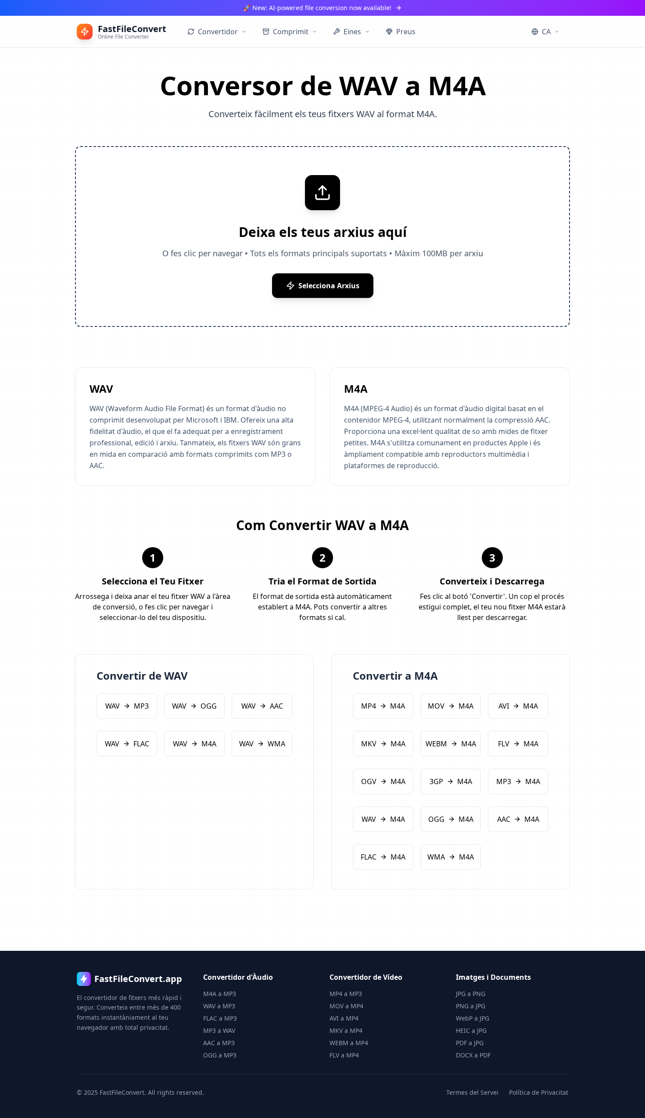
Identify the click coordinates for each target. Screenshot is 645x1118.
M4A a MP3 (219, 993)
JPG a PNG (470, 993)
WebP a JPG (472, 1018)
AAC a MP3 (219, 1043)
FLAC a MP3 (220, 1018)
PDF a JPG (470, 1043)
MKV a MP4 (346, 1030)
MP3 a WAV (219, 1030)
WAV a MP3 (219, 1006)
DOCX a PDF (473, 1055)
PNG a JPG (470, 1006)
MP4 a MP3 (346, 993)
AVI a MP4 (344, 1018)
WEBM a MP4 (349, 1043)
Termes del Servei (472, 1092)
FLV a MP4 (344, 1055)
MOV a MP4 (346, 1006)
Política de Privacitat (538, 1092)
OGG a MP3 (219, 1055)
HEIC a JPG (471, 1030)
